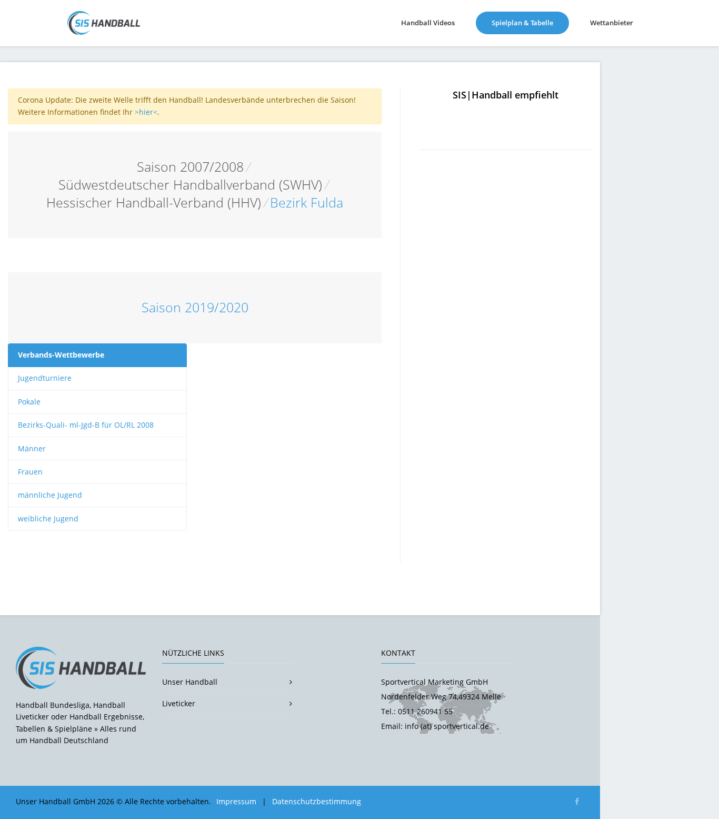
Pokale (29, 402)
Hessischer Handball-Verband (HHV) (153, 202)
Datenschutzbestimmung (316, 801)
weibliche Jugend (48, 519)
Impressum (236, 801)
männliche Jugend (50, 495)
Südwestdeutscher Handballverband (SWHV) (190, 184)
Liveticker (178, 703)
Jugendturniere (45, 378)
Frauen (30, 472)
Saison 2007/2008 (190, 166)
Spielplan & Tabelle (530, 22)
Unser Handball (189, 682)
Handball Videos (428, 22)
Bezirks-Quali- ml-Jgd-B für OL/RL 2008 (86, 425)
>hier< (146, 112)
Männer (32, 448)
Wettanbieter (611, 22)
